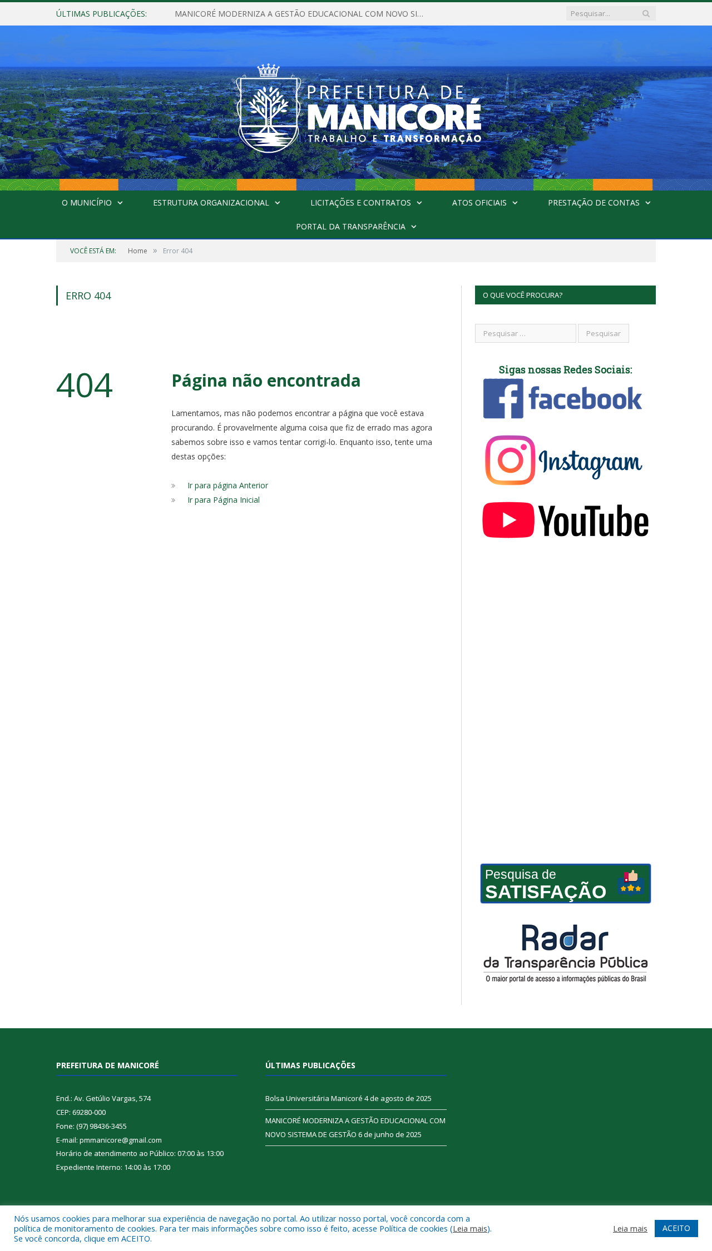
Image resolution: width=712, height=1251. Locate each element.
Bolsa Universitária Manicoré (314, 1098)
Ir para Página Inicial (223, 499)
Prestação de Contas (594, 202)
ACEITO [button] (676, 1228)
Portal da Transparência (351, 226)
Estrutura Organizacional (211, 202)
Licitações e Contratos (360, 202)
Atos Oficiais (479, 202)
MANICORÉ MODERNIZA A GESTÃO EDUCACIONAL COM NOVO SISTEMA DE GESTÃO (303, 14)
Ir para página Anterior (227, 485)
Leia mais (470, 1228)
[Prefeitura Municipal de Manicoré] (356, 105)
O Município (87, 202)
